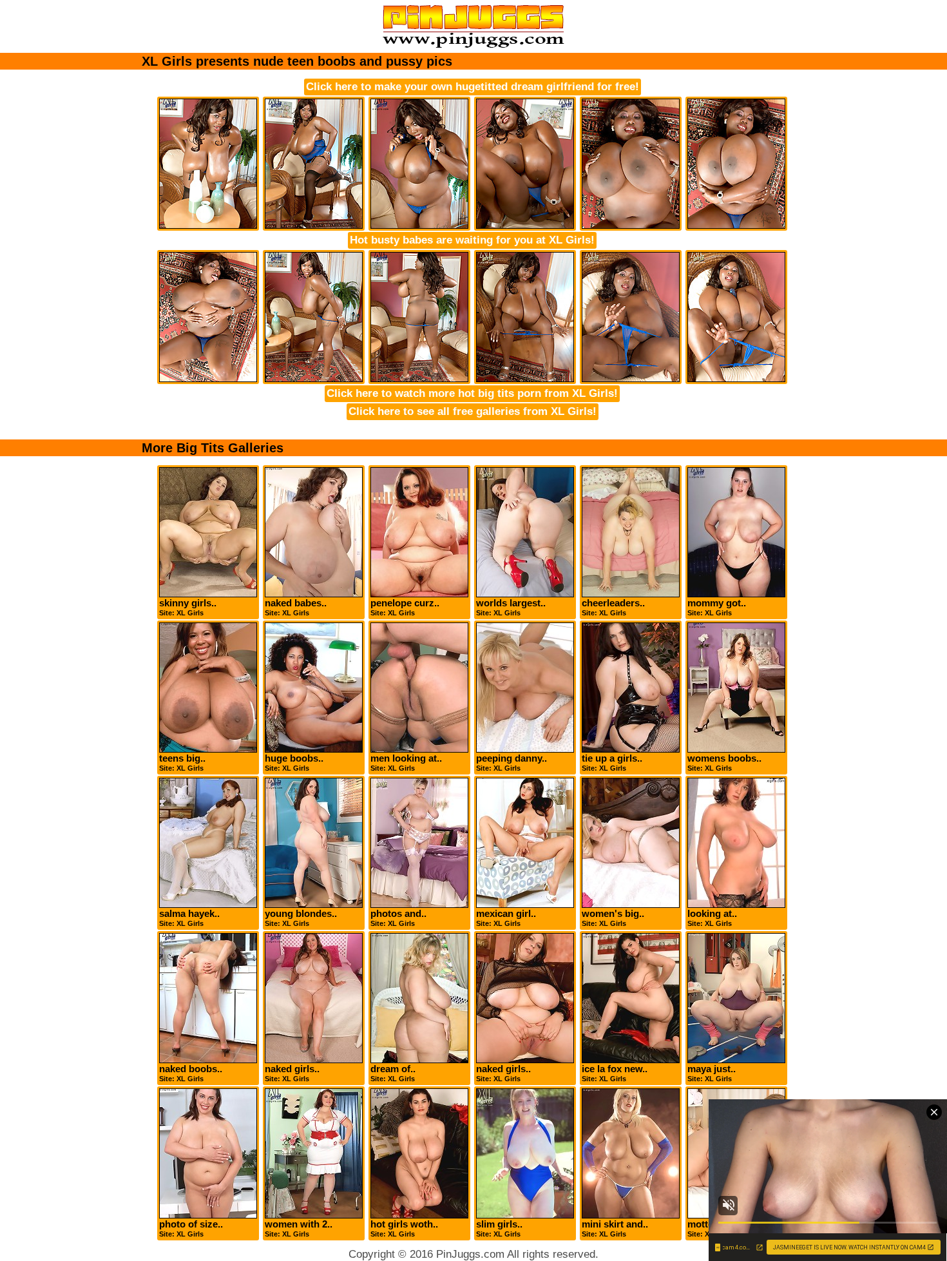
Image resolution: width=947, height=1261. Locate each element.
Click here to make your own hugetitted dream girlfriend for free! (472, 87)
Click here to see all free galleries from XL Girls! (473, 411)
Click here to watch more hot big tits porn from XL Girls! (472, 393)
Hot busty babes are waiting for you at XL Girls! (472, 240)
